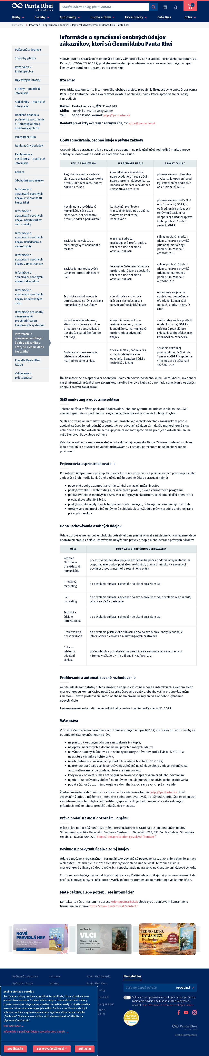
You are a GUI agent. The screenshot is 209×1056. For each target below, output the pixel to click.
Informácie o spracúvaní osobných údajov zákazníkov (29, 277)
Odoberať (183, 987)
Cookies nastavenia (186, 1035)
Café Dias (164, 17)
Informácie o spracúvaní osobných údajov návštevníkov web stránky (29, 217)
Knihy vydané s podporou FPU (96, 1011)
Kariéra (19, 172)
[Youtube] (186, 1013)
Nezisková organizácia (100, 1004)
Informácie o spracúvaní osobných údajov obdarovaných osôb (29, 296)
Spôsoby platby (25, 58)
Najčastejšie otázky (27, 80)
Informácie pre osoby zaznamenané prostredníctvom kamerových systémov (29, 318)
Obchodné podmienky (29, 180)
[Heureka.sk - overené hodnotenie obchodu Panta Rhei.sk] (131, 1018)
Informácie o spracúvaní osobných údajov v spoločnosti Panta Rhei (29, 196)
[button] (15, 1048)
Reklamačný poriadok (29, 145)
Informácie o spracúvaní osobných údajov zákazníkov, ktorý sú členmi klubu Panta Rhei (29, 342)
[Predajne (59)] (165, 7)
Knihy (16, 17)
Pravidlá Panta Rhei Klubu (27, 363)
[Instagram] (194, 1013)
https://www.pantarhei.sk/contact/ (114, 906)
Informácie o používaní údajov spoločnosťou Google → (36, 1031)
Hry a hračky (134, 17)
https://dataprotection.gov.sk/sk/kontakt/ (126, 837)
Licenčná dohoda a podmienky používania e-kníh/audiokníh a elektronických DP (29, 121)
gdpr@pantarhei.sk (116, 115)
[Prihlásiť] (176, 7)
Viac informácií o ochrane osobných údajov (167, 1005)
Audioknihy (68, 17)
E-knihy (40, 17)
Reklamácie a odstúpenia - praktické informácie (30, 159)
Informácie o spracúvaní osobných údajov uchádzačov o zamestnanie (29, 239)
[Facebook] (179, 1013)
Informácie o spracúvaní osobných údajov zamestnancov (29, 259)
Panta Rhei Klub (25, 137)
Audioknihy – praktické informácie (30, 104)
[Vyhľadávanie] (153, 7)
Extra (189, 17)
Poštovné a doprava (28, 49)
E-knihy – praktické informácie (28, 91)
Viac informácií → (13, 1025)
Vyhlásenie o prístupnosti (23, 376)
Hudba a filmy (101, 17)
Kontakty (55, 976)
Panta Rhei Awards (98, 976)
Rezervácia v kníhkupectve (24, 69)
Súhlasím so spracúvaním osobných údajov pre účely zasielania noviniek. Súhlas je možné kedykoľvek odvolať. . (164, 1001)
